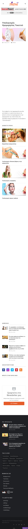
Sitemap (5, 485)
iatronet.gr (5, 500)
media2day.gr (6, 510)
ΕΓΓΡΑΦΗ (14, 403)
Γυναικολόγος (6, 456)
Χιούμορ (18, 465)
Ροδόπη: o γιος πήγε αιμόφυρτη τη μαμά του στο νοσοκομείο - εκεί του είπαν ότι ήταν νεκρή (17, 357)
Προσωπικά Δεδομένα (8, 488)
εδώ (11, 12)
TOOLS (14, 42)
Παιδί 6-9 (21, 460)
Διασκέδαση (5, 458)
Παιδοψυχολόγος (13, 463)
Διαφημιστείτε (6, 476)
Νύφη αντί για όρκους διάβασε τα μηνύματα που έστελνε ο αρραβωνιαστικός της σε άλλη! (17, 347)
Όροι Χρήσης (6, 483)
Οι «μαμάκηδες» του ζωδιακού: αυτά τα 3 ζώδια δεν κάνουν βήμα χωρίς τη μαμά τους (17, 329)
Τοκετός (13, 465)
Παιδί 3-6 (16, 460)
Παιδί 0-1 (5, 460)
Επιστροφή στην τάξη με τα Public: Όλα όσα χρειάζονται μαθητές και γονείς (16, 435)
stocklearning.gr (7, 507)
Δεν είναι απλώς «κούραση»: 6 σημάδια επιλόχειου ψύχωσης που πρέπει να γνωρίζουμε (17, 426)
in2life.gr (5, 503)
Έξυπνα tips (12, 458)
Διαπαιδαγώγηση (14, 456)
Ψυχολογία (5, 468)
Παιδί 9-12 (5, 463)
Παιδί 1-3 (10, 460)
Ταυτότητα (5, 478)
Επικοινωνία (6, 481)
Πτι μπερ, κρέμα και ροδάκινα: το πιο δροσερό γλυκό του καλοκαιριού (17, 338)
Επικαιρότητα (19, 458)
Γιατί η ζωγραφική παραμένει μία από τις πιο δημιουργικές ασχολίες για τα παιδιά (17, 445)
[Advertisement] (14, 257)
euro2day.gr (6, 505)
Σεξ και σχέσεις (6, 465)
